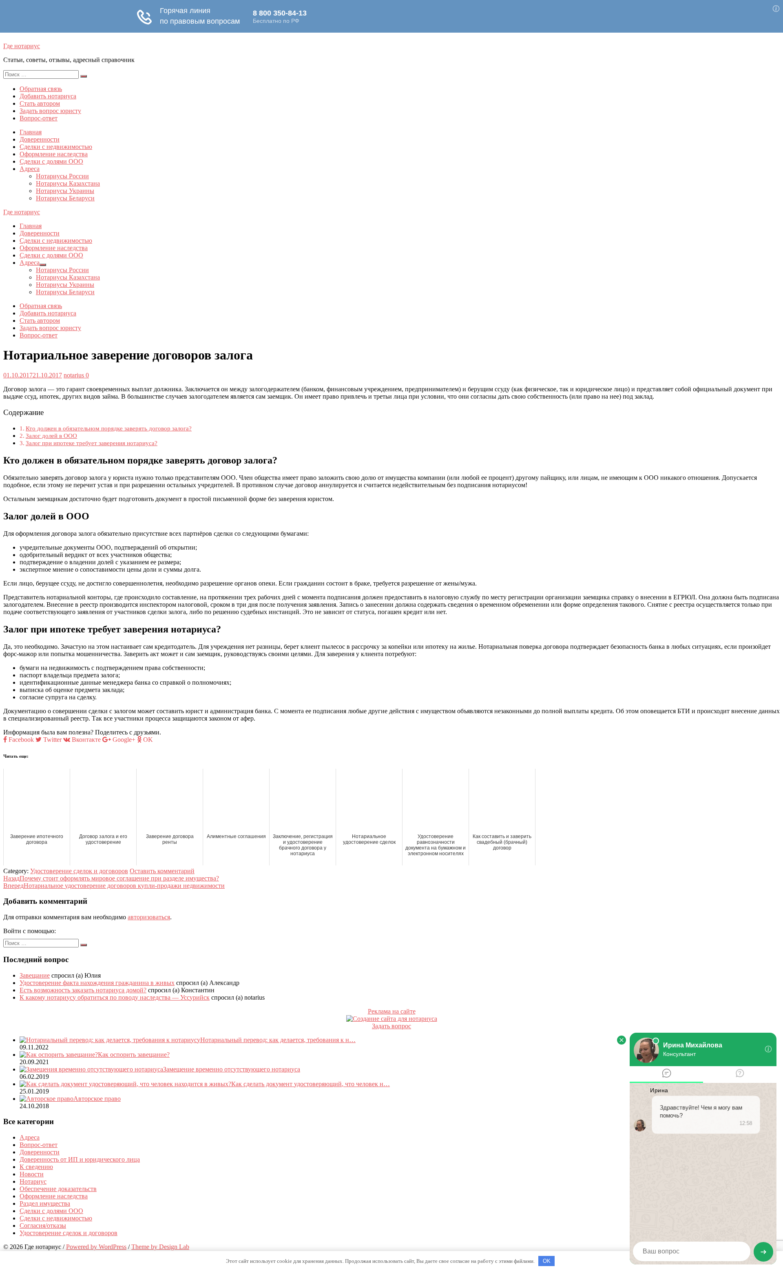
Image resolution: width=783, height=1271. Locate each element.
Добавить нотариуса (48, 96)
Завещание (35, 975)
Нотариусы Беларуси (65, 198)
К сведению (36, 1166)
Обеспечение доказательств (58, 1188)
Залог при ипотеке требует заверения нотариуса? (91, 442)
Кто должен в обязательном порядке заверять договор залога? (109, 428)
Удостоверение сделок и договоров (79, 870)
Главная (31, 132)
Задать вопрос (391, 1026)
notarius (74, 375)
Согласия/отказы (43, 1225)
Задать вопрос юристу (50, 110)
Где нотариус (21, 45)
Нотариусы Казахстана (68, 183)
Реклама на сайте (392, 1011)
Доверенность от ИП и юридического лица (80, 1159)
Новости (32, 1174)
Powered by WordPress (96, 1246)
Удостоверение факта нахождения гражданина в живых (97, 982)
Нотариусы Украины (65, 190)
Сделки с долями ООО (51, 161)
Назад (111, 878)
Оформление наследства (54, 154)
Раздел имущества (45, 1203)
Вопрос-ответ (39, 118)
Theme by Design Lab (160, 1246)
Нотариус (33, 1181)
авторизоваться (149, 917)
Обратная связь (41, 88)
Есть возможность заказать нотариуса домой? (83, 990)
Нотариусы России (62, 176)
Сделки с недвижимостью (56, 146)
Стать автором (40, 103)
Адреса (30, 168)
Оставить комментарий (162, 870)
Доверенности (40, 139)
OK (547, 1261)
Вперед (114, 885)
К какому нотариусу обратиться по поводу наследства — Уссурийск (115, 997)
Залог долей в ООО (51, 435)
